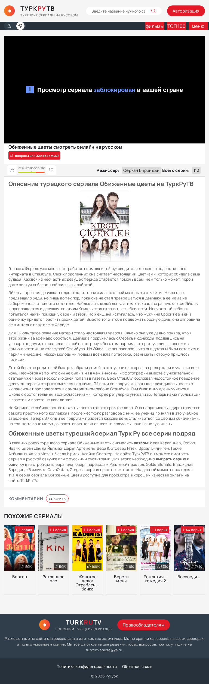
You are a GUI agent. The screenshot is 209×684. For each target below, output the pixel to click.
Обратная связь (137, 666)
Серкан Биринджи (141, 170)
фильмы (155, 26)
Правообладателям (143, 625)
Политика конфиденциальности (87, 666)
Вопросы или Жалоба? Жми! (37, 156)
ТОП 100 (176, 26)
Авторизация (186, 11)
